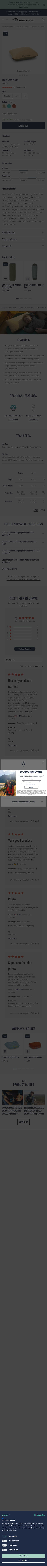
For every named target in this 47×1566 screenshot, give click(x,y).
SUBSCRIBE (31, 787)
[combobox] (31, 782)
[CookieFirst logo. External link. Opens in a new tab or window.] (3, 1518)
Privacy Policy (35, 790)
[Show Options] (39, 782)
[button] (6, 1514)
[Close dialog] (45, 772)
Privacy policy (39, 1515)
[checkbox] (4, 1541)
